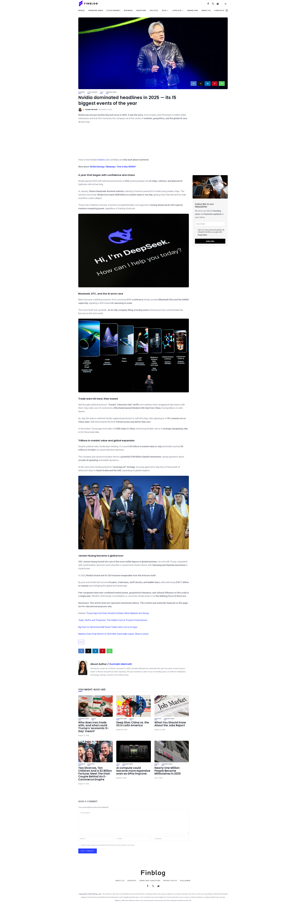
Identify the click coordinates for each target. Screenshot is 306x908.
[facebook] (194, 83)
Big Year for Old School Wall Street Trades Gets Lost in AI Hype (107, 627)
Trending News (95, 10)
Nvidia (81, 642)
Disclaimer (185, 880)
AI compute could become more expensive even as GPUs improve (133, 771)
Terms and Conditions (150, 880)
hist (99, 159)
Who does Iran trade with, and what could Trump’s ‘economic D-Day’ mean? (93, 727)
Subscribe (210, 241)
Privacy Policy (202, 235)
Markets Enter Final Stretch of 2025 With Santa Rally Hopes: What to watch (113, 634)
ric (104, 159)
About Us (206, 10)
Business (128, 10)
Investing (141, 10)
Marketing (192, 10)
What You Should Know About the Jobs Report (170, 724)
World (81, 10)
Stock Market (113, 10)
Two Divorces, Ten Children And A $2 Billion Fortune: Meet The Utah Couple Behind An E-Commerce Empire (95, 773)
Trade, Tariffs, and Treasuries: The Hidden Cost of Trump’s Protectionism (112, 620)
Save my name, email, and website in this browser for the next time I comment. (108, 845)
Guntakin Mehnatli (91, 109)
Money (156, 764)
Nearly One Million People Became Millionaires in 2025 (167, 771)
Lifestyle (176, 10)
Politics (154, 10)
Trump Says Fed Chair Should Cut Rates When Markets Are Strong (117, 613)
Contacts (219, 10)
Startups (90, 764)
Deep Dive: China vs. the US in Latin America (132, 724)
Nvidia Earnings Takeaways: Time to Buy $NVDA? (113, 166)
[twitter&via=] (201, 83)
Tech (164, 10)
